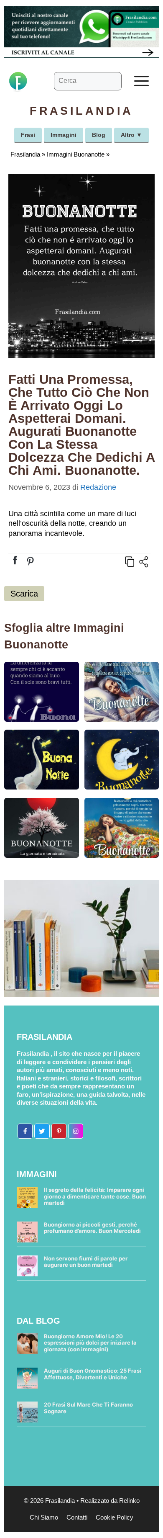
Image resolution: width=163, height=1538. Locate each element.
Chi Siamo (44, 1517)
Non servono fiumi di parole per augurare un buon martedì (85, 1261)
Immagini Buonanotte (75, 154)
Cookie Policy (114, 1517)
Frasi (28, 134)
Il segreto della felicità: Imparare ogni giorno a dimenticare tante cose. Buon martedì (95, 1196)
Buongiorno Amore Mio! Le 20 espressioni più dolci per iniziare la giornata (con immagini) (90, 1343)
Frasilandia (25, 154)
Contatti (76, 1517)
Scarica (24, 593)
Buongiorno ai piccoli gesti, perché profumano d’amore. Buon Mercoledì (92, 1228)
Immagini (63, 134)
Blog (98, 134)
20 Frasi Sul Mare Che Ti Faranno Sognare (88, 1408)
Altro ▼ (131, 134)
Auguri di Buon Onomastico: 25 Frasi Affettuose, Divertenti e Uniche (92, 1374)
